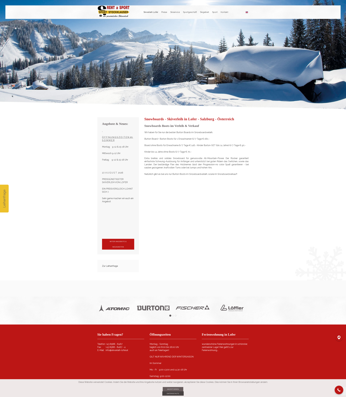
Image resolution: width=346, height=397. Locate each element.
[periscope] (339, 337)
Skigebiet (204, 12)
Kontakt (224, 12)
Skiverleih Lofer (151, 12)
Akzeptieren (173, 389)
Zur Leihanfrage (110, 266)
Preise (164, 12)
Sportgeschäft (190, 12)
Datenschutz (173, 393)
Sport (214, 12)
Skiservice (175, 12)
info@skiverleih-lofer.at (117, 350)
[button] (339, 390)
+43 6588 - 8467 (114, 344)
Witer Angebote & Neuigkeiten (118, 244)
